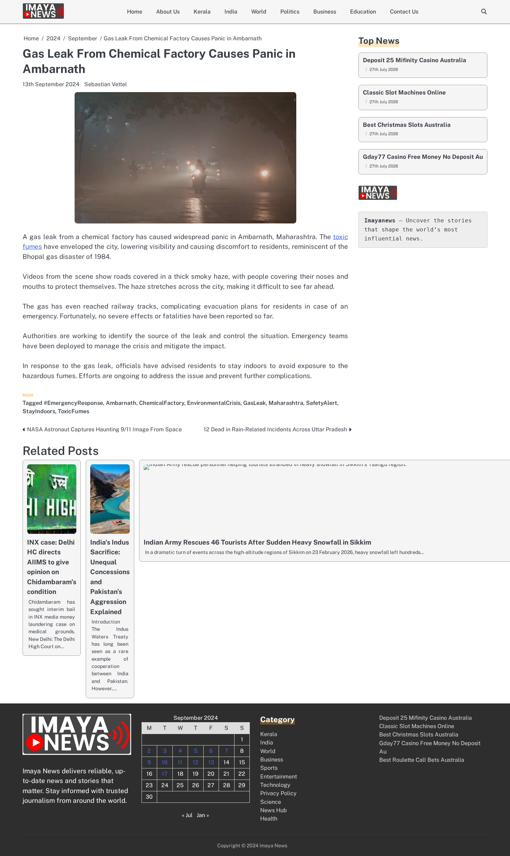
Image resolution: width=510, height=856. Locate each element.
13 (211, 762)
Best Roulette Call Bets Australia (421, 760)
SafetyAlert (321, 403)
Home (134, 11)
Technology (275, 785)
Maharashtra (286, 403)
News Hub (273, 810)
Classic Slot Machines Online (404, 92)
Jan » (203, 815)
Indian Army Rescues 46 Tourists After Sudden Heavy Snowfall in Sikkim (257, 542)
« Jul (187, 815)
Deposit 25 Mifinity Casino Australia (414, 60)
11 (180, 762)
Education (363, 11)
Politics (289, 11)
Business (324, 11)
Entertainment (278, 776)
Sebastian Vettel (105, 84)
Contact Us (404, 11)
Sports (269, 768)
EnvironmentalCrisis (213, 403)
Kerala (202, 11)
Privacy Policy (278, 793)
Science (270, 802)
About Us (168, 11)
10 (165, 762)
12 (195, 762)
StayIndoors (39, 411)
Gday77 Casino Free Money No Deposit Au (423, 157)
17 (165, 774)
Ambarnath (121, 403)
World (258, 11)
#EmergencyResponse (73, 403)
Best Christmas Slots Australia (407, 124)
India (230, 11)
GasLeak (254, 403)
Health (268, 818)
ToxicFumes (73, 411)
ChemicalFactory (161, 403)
